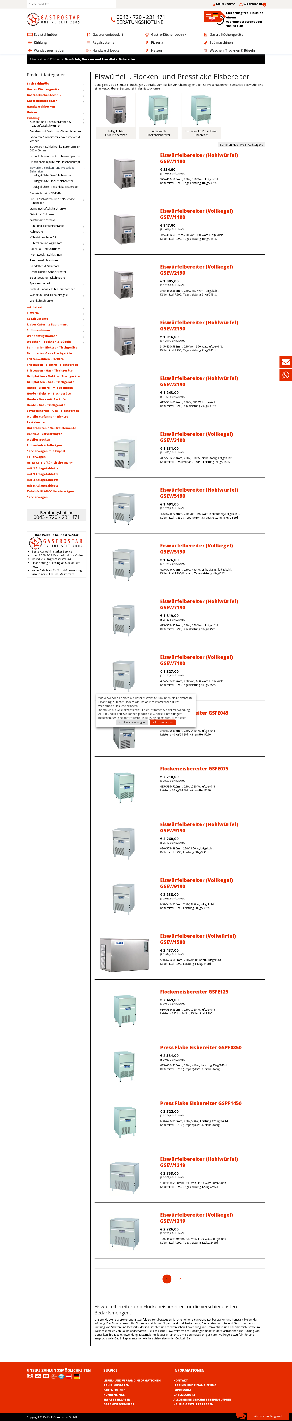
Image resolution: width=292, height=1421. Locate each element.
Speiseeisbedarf (40, 283)
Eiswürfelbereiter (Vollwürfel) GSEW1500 (198, 939)
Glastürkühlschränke (43, 220)
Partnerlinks (114, 1390)
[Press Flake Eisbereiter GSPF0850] (124, 1066)
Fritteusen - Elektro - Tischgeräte (52, 365)
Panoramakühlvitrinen (44, 260)
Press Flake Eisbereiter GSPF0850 (201, 1047)
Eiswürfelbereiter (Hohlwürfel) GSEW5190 (199, 492)
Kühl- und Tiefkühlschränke (47, 226)
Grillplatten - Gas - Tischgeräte (50, 382)
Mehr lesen (179, 718)
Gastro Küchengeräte (43, 89)
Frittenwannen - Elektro (45, 359)
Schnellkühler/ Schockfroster (48, 272)
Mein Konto (225, 4)
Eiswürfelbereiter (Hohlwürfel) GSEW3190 (199, 381)
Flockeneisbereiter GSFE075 (194, 768)
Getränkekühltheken (42, 214)
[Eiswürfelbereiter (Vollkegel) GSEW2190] (124, 286)
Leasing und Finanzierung (195, 1385)
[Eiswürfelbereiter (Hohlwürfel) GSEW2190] (124, 341)
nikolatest (35, 307)
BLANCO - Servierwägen (44, 434)
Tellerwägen (36, 457)
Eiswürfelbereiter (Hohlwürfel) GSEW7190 (199, 604)
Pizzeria (33, 313)
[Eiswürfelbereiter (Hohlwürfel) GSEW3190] (124, 397)
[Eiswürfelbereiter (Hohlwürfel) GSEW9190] (124, 843)
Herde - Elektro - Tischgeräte (49, 393)
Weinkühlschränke (41, 300)
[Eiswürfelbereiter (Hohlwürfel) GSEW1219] (124, 1178)
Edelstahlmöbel (38, 83)
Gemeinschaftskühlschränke (48, 208)
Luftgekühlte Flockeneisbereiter (53, 181)
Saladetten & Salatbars (44, 266)
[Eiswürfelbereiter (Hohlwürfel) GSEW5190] (124, 509)
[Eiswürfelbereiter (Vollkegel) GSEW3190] (124, 453)
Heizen (32, 112)
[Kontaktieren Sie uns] (286, 364)
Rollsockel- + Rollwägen (44, 445)
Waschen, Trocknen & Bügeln (49, 342)
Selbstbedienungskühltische (47, 277)
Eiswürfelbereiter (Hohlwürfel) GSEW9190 (199, 827)
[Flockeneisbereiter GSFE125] (124, 1011)
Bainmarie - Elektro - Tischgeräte (52, 347)
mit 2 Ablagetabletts (42, 468)
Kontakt (180, 1380)
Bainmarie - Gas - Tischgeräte (49, 353)
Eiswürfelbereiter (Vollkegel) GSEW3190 (196, 437)
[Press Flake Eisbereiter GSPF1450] (124, 1122)
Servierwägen (37, 497)
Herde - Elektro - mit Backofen (50, 388)
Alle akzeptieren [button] (163, 722)
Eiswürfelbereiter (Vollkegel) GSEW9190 (196, 883)
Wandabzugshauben (42, 336)
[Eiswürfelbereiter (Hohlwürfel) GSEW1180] (124, 174)
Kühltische (36, 231)
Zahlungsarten (116, 1385)
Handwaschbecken (41, 106)
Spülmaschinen (38, 330)
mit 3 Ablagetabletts (42, 474)
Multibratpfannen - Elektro (47, 416)
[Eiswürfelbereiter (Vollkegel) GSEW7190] (124, 676)
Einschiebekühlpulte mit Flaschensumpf (55, 162)
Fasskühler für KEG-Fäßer (46, 193)
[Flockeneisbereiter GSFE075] (124, 787)
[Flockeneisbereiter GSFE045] (124, 732)
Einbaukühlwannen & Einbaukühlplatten (55, 156)
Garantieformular (118, 1404)
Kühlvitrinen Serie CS (43, 237)
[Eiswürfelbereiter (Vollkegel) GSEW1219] (124, 1234)
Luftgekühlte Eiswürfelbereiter (52, 175)
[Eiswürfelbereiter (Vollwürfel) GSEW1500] (124, 955)
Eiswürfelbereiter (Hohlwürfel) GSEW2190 (199, 325)
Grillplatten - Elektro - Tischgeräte (53, 376)
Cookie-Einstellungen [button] (132, 722)
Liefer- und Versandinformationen (132, 1380)
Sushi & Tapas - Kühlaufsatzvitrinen (52, 289)
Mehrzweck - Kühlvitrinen (46, 254)
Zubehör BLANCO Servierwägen (50, 491)
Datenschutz (184, 1395)
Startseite (38, 59)
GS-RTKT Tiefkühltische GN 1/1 (50, 462)
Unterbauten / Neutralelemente (51, 428)
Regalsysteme (37, 319)
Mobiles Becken (38, 439)
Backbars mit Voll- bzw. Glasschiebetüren (56, 131)
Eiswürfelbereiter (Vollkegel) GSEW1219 (196, 1217)
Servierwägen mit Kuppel (46, 451)
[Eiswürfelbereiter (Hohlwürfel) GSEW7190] (124, 620)
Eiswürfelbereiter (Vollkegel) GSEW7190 (196, 660)
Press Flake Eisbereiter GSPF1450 (201, 1103)
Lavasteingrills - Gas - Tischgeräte (53, 411)
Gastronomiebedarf (42, 101)
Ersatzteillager (116, 1399)
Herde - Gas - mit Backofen (47, 399)
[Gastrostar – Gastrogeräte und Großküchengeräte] (54, 19)
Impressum (182, 1390)
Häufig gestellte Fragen (193, 1404)
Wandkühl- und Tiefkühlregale (49, 295)
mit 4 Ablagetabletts (42, 480)
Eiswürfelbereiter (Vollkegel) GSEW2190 (196, 269)
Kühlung (55, 59)
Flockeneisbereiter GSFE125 (194, 991)
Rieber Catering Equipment (47, 324)
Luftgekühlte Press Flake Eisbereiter (56, 187)
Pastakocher (36, 422)
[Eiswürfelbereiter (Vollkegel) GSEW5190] (124, 564)
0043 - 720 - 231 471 (141, 16)
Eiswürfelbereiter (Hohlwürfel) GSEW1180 (199, 158)
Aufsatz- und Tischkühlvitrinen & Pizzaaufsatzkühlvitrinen (50, 123)
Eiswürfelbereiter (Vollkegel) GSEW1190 (196, 214)
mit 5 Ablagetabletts (42, 485)
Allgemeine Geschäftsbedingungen (202, 1399)
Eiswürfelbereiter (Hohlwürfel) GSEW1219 (199, 1162)
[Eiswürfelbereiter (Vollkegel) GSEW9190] (124, 899)
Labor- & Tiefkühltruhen (45, 249)
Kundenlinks (114, 1395)
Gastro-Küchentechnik (44, 95)
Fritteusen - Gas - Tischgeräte (50, 370)
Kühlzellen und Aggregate (46, 243)
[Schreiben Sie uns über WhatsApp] (285, 377)
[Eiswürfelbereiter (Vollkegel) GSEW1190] (124, 230)
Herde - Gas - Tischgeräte (46, 405)
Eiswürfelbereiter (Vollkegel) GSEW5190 (196, 548)
